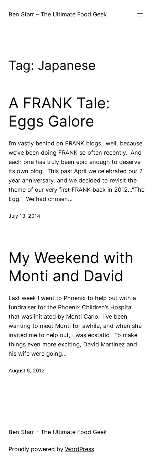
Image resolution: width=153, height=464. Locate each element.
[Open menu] (140, 14)
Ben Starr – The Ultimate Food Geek (58, 14)
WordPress (79, 449)
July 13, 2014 (24, 216)
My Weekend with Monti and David (71, 266)
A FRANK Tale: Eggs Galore (59, 112)
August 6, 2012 (27, 370)
